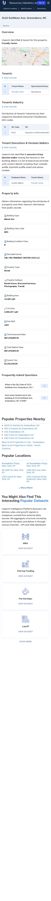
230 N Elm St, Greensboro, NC (19, 438)
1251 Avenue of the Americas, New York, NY (36, 479)
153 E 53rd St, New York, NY (11, 478)
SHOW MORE (25, 641)
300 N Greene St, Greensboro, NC (20, 428)
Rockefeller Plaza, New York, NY (11, 464)
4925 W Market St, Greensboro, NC (22, 425)
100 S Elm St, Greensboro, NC (19, 435)
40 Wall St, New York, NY (13, 471)
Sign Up (41, 3)
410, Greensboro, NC (14, 431)
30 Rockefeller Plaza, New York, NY (37, 464)
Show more (27, 487)
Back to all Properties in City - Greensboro (23, 442)
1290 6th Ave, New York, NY (36, 471)
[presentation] (6, 25)
